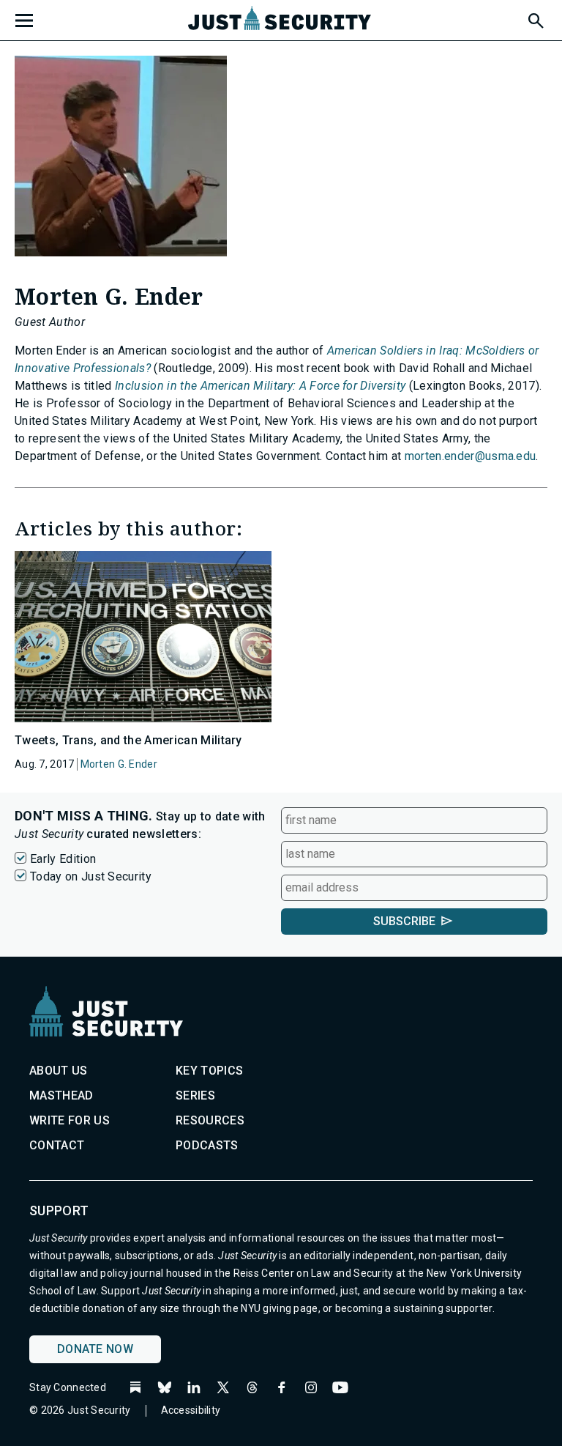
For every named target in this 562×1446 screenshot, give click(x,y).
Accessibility (191, 1410)
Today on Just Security (90, 876)
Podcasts (207, 1145)
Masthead (61, 1095)
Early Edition (63, 859)
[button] (534, 18)
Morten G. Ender (118, 764)
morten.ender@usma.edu (470, 456)
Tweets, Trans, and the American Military (128, 740)
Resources (210, 1120)
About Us (58, 1071)
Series (195, 1095)
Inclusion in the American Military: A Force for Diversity (260, 386)
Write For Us (69, 1120)
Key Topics (209, 1071)
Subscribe (404, 921)
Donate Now (95, 1349)
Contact (56, 1145)
